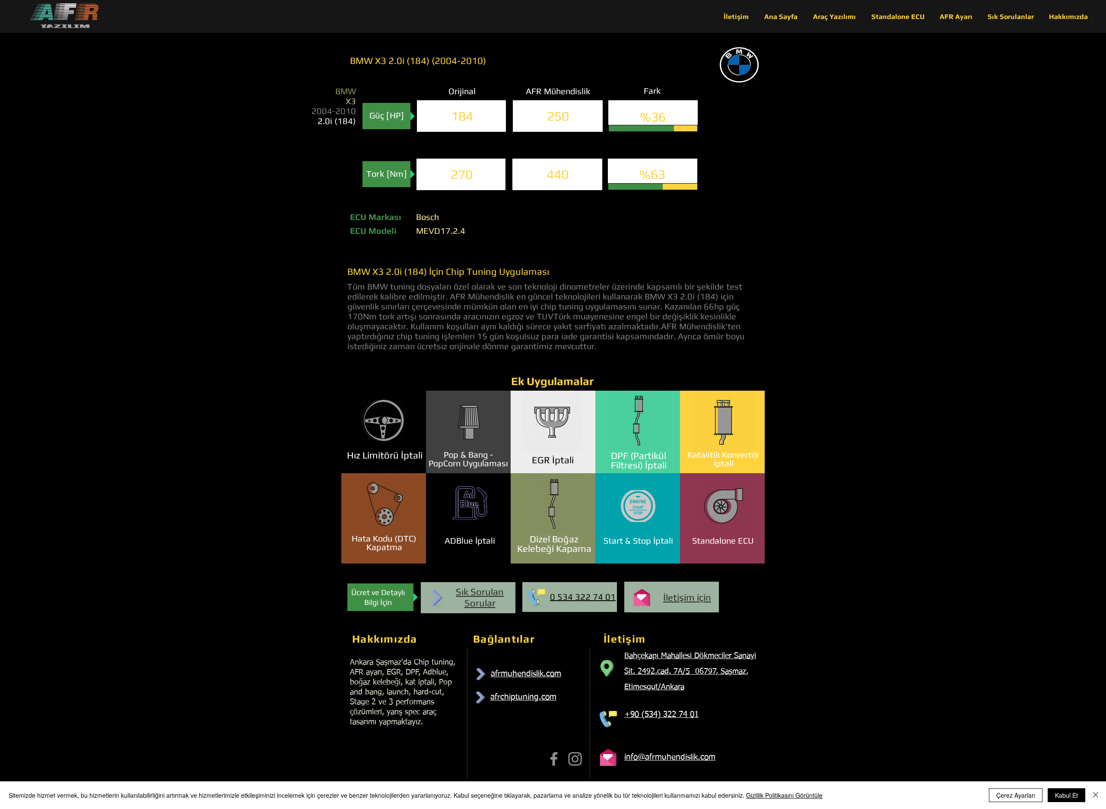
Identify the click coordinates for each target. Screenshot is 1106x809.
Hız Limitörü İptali (385, 455)
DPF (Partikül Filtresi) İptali (639, 460)
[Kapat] (1095, 795)
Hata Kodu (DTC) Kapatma (384, 542)
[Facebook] (554, 759)
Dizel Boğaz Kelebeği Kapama (554, 543)
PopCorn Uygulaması (468, 463)
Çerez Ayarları (1015, 795)
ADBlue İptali (470, 540)
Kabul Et (1066, 795)
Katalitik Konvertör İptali (723, 458)
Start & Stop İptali (638, 540)
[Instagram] (575, 759)
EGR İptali (553, 459)
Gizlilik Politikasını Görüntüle (784, 795)
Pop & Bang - (468, 454)
